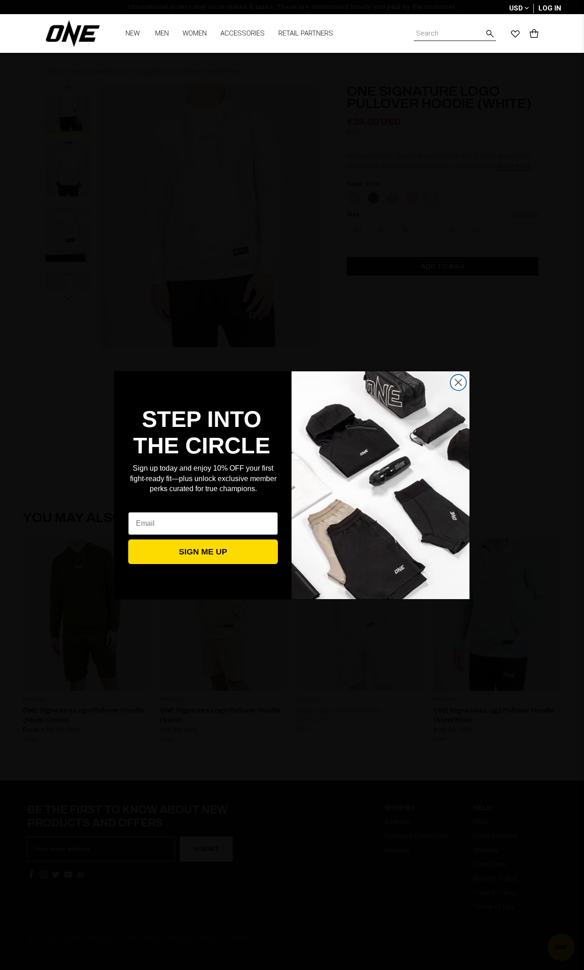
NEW (132, 33)
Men (162, 33)
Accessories (242, 33)
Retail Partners (305, 33)
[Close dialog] (458, 382)
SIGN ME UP (203, 551)
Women (194, 33)
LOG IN (549, 8)
